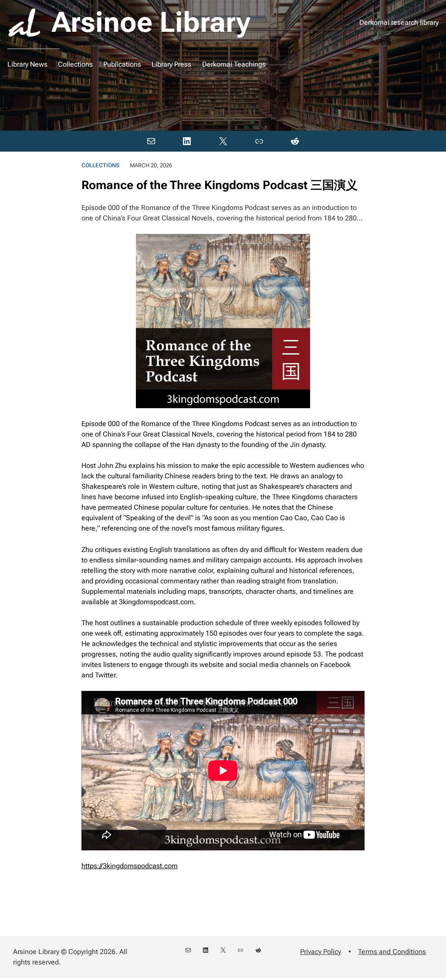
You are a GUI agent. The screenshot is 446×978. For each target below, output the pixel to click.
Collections (100, 165)
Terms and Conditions (392, 952)
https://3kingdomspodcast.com (129, 866)
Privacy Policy (320, 952)
